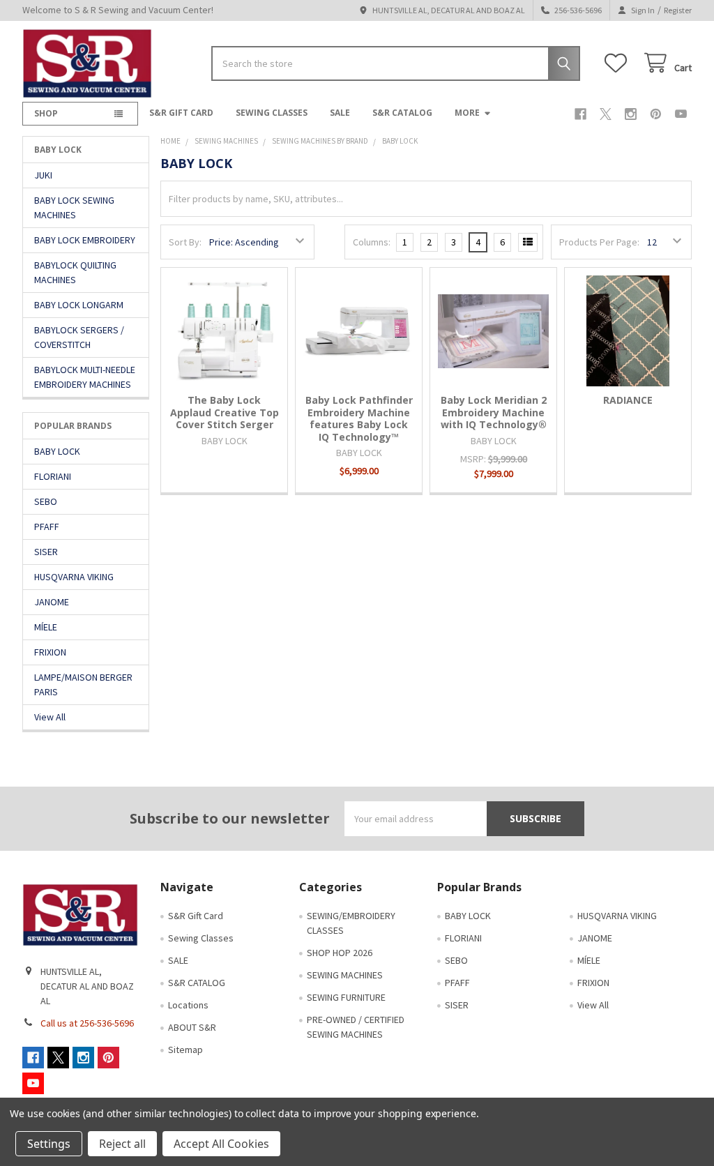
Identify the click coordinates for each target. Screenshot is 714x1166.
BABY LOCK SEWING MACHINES (74, 207)
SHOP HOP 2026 (339, 952)
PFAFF (46, 526)
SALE (340, 113)
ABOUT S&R (192, 1027)
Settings (48, 1143)
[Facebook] (580, 114)
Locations (188, 1005)
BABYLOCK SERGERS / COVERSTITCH (79, 337)
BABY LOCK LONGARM (78, 304)
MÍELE (45, 627)
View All (50, 717)
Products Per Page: (599, 242)
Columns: (371, 242)
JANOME (51, 602)
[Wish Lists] (618, 63)
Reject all (122, 1143)
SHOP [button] (46, 113)
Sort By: (185, 242)
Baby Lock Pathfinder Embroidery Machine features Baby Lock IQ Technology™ (359, 418)
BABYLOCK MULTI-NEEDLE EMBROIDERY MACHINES (84, 377)
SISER (46, 551)
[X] (605, 114)
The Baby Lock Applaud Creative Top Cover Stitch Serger (224, 412)
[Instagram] (630, 114)
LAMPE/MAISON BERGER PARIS (83, 684)
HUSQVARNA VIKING (74, 576)
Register (678, 10)
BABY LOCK (57, 451)
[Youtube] (681, 114)
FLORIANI (52, 476)
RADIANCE (628, 400)
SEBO (45, 501)
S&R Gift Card (181, 113)
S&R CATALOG (402, 113)
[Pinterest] (656, 114)
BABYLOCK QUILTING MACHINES (75, 272)
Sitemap (185, 1049)
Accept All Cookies (221, 1143)
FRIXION (50, 652)
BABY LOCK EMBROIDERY (84, 240)
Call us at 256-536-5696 (87, 1023)
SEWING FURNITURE (346, 997)
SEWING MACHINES (345, 975)
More (467, 113)
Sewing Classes (271, 113)
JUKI (43, 175)
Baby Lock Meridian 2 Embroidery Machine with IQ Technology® (494, 412)
